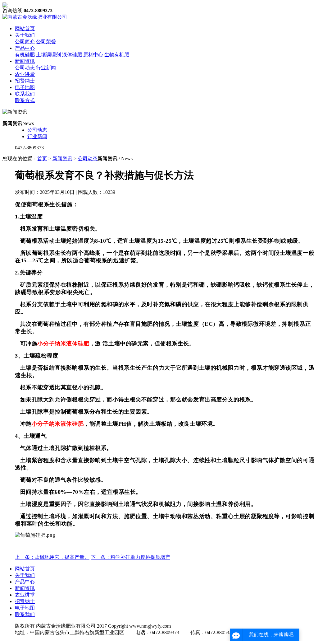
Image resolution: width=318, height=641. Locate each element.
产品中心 (25, 48)
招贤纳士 (25, 80)
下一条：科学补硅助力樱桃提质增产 (130, 557)
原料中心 (93, 54)
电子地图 (25, 87)
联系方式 (25, 100)
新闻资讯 (25, 61)
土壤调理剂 (48, 54)
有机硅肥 (25, 54)
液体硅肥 (72, 54)
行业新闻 (46, 67)
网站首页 (25, 28)
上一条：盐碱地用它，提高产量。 (52, 557)
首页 (42, 158)
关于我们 (25, 35)
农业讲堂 (25, 74)
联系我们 (25, 93)
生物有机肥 (116, 54)
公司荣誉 (46, 41)
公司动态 (25, 67)
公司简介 (25, 41)
